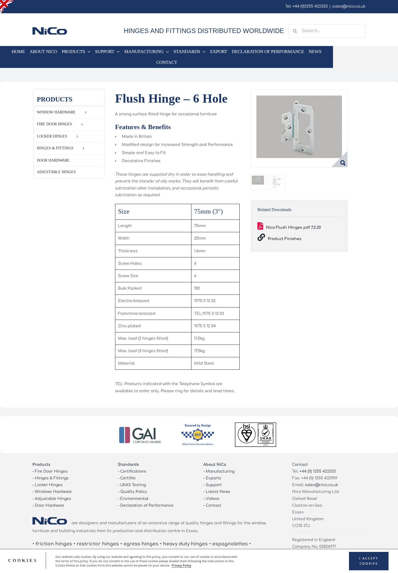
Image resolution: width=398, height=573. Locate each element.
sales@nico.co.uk (349, 6)
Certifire (128, 478)
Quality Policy (133, 492)
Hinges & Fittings (51, 478)
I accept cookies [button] (368, 560)
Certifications (133, 471)
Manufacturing (220, 471)
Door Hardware (49, 505)
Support (214, 485)
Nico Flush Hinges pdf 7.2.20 (293, 227)
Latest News (218, 492)
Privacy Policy (181, 565)
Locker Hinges (49, 485)
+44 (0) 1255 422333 (317, 471)
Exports (213, 478)
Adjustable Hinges (53, 499)
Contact (213, 505)
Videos (212, 499)
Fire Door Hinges (51, 471)
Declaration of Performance (147, 505)
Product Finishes (284, 239)
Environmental (134, 499)
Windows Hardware (53, 492)
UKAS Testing (133, 485)
